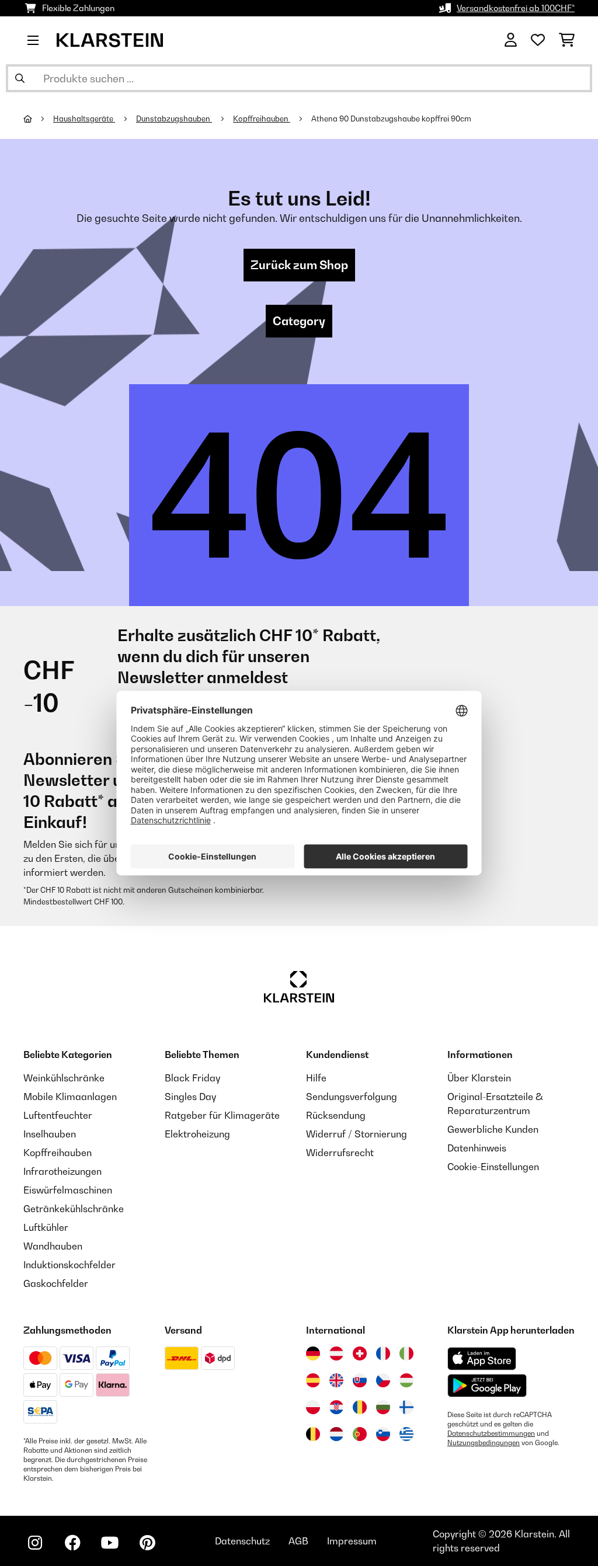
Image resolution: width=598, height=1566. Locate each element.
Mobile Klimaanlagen (70, 1096)
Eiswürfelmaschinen (67, 1190)
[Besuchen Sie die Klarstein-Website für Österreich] (336, 1353)
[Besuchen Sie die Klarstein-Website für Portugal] (360, 1434)
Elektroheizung (197, 1134)
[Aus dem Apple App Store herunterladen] (481, 1358)
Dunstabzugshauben (174, 118)
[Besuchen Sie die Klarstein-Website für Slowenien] (383, 1434)
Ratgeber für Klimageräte (222, 1115)
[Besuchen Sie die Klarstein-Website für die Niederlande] (336, 1434)
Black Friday (192, 1078)
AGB (298, 1541)
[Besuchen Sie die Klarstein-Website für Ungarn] (406, 1380)
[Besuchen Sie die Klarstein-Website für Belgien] (313, 1434)
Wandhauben (52, 1246)
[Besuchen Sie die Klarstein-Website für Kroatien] (336, 1407)
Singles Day (190, 1096)
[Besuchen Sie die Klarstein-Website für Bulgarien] (383, 1407)
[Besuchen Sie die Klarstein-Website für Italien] (406, 1353)
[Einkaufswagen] (567, 40)
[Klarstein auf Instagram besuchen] (35, 1542)
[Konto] (511, 40)
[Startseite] (38, 118)
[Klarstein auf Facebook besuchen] (72, 1542)
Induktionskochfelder (69, 1265)
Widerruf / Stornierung (356, 1134)
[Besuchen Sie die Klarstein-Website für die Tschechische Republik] (383, 1380)
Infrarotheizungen (62, 1171)
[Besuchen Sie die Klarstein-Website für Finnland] (406, 1407)
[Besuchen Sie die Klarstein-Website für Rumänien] (360, 1407)
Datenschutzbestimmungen (491, 1433)
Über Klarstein (479, 1078)
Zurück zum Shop (299, 265)
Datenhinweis (476, 1148)
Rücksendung (336, 1115)
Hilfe (316, 1078)
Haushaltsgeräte (84, 118)
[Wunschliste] (538, 40)
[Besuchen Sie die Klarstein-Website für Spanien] (313, 1380)
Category (299, 321)
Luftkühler (45, 1227)
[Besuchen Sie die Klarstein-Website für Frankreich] (383, 1353)
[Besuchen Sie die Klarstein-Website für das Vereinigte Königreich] (336, 1380)
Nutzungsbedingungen (483, 1443)
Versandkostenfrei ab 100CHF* (516, 8)
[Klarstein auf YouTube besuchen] (109, 1542)
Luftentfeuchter (57, 1115)
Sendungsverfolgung (351, 1096)
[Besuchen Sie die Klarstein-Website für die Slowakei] (360, 1380)
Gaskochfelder (55, 1283)
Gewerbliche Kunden (492, 1129)
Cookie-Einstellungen (493, 1166)
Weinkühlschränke (64, 1078)
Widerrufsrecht (340, 1152)
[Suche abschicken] (20, 78)
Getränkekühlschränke (73, 1208)
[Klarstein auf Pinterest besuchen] (147, 1542)
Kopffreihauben (261, 118)
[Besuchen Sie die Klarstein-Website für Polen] (313, 1407)
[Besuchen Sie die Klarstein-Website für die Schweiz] (360, 1353)
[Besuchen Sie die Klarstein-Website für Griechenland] (406, 1434)
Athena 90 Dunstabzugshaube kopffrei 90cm (392, 118)
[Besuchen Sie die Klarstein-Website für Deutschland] (313, 1353)
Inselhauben (49, 1134)
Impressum (352, 1541)
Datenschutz (242, 1541)
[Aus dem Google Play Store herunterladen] (487, 1385)
